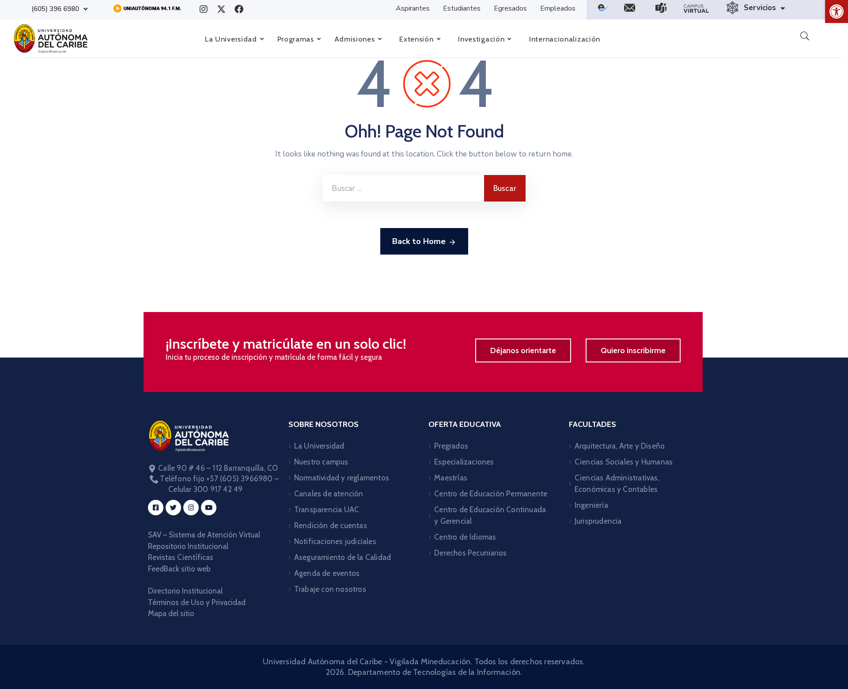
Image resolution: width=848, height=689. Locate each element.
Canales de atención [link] (328, 493)
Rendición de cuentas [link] (330, 525)
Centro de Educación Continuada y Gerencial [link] (490, 515)
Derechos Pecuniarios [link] (470, 552)
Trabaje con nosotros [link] (330, 589)
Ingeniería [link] (591, 505)
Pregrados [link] (451, 446)
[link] (836, 11)
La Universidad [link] (319, 446)
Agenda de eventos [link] (327, 573)
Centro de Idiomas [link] (465, 537)
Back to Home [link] (419, 241)
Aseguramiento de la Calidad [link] (342, 557)
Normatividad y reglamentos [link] (341, 477)
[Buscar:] (403, 188)
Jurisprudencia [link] (598, 521)
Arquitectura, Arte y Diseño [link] (620, 446)
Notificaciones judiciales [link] (335, 541)
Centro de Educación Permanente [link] (490, 493)
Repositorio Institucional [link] (189, 546)
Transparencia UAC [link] (326, 509)
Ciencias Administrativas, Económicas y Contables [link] (617, 483)
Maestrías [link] (450, 477)
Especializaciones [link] (464, 461)
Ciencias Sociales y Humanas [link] (624, 461)
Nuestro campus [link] (321, 461)
